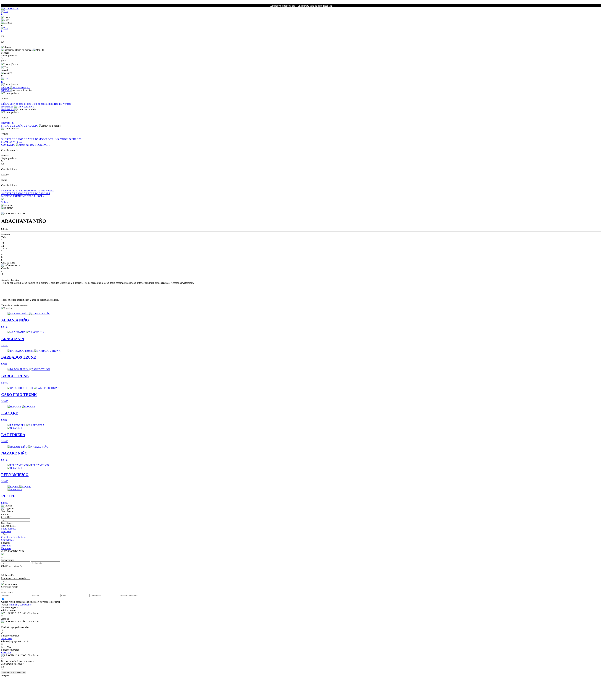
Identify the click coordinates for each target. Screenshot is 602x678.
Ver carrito (6, 638)
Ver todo (67, 103)
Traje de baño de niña (43, 103)
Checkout (6, 652)
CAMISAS (7, 142)
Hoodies (58, 103)
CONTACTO (8, 144)
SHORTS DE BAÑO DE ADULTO (19, 125)
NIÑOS (5, 87)
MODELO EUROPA (71, 139)
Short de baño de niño (21, 103)
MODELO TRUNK (49, 139)
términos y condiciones (20, 604)
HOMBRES (7, 106)
